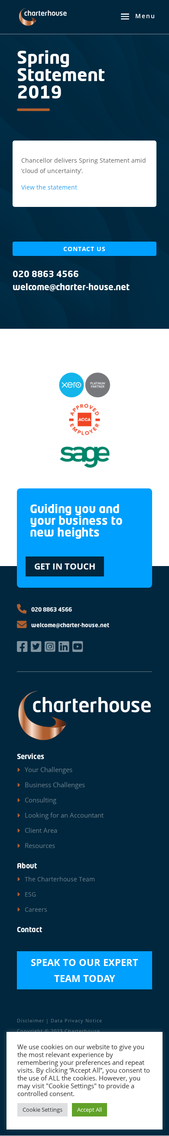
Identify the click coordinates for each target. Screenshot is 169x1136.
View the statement (49, 187)
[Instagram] (51, 646)
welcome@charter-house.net (69, 626)
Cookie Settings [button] (42, 1109)
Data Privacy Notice (76, 1020)
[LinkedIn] (64, 646)
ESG (30, 894)
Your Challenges (48, 769)
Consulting (40, 800)
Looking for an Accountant (64, 815)
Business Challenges (55, 784)
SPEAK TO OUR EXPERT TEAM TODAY (84, 970)
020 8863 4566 (51, 610)
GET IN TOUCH (64, 566)
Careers (36, 909)
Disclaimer (30, 1020)
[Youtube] (78, 646)
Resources (40, 845)
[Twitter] (37, 646)
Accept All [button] (89, 1109)
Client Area (41, 830)
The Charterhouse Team (60, 879)
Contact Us (84, 249)
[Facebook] (23, 646)
